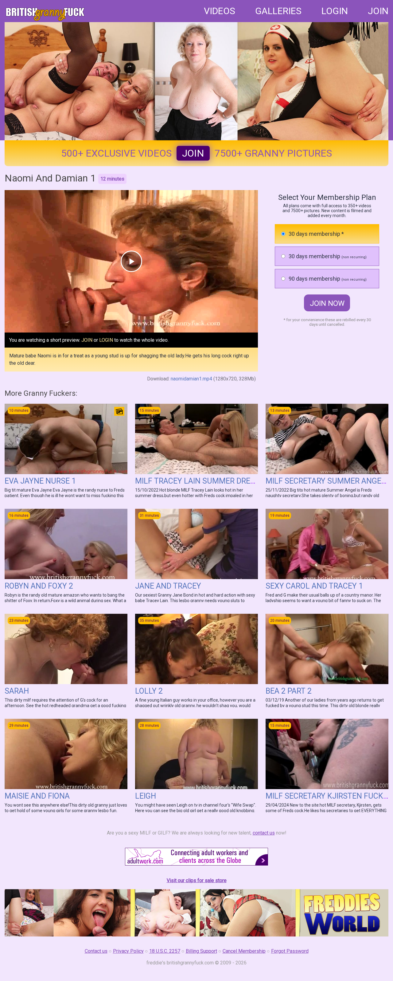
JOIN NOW (327, 303)
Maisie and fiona (37, 796)
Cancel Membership (244, 951)
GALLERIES (278, 11)
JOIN (378, 11)
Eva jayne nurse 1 (40, 481)
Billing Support (201, 951)
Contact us (96, 951)
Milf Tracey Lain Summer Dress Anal (208, 481)
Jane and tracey (168, 586)
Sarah (17, 691)
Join (193, 153)
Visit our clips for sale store (197, 880)
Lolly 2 (149, 691)
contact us (264, 833)
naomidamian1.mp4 (191, 379)
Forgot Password (290, 951)
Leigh (145, 796)
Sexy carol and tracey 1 (314, 586)
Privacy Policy (128, 951)
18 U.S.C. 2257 (164, 951)
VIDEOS (219, 11)
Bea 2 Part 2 (289, 691)
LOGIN (334, 11)
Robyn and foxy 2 (39, 586)
